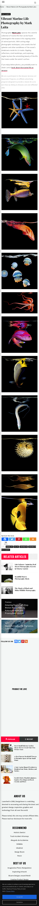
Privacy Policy (10, 891)
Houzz (19, 856)
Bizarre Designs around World (19, 876)
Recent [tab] (29, 739)
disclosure (17, 819)
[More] (33, 539)
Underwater (23, 546)
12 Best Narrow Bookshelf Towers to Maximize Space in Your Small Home (25, 758)
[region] (19, 893)
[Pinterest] (19, 539)
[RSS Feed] (26, 641)
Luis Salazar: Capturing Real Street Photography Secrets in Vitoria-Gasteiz (25, 566)
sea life (16, 546)
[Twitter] (12, 539)
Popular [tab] (11, 739)
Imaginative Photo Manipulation (19, 868)
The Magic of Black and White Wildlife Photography (25, 589)
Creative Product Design (19, 879)
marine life (9, 546)
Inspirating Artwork (19, 872)
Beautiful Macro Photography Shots (22, 578)
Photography (6, 14)
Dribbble (19, 844)
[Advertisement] (19, 664)
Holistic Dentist (19, 832)
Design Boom (20, 852)
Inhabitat (19, 848)
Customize (19, 902)
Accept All (20, 897)
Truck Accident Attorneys (19, 836)
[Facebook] (5, 539)
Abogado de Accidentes (19, 840)
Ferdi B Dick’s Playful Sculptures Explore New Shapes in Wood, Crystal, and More (25, 780)
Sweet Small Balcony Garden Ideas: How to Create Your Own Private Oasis (24, 747)
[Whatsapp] (26, 539)
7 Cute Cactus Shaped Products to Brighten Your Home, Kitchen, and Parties (25, 769)
